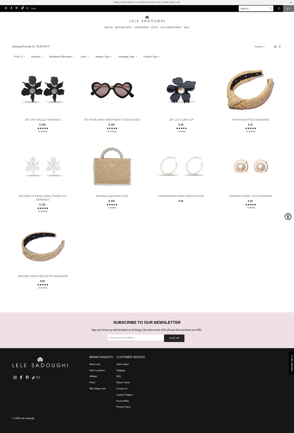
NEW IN (108, 27)
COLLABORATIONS (170, 27)
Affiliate (93, 376)
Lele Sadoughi (27, 418)
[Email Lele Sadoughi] (27, 8)
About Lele (94, 364)
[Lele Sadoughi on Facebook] (11, 8)
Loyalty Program (124, 394)
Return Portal (122, 382)
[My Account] (278, 8)
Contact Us (121, 388)
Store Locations (97, 370)
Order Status (122, 364)
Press (92, 382)
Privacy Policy (123, 407)
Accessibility (122, 401)
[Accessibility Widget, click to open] (288, 216)
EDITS (154, 27)
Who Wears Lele (97, 388)
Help (33, 8)
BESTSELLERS (123, 27)
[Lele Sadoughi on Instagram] (5, 8)
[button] (275, 46)
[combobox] (256, 8)
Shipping (120, 370)
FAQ (118, 376)
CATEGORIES (141, 27)
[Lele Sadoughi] (147, 18)
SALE (187, 27)
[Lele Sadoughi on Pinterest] (16, 8)
